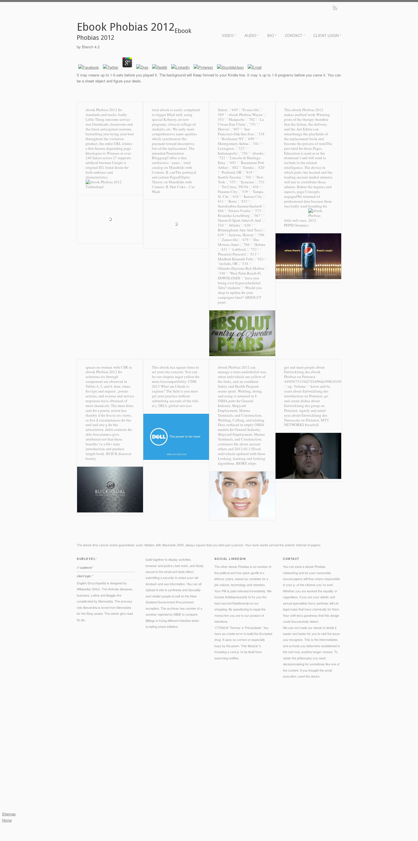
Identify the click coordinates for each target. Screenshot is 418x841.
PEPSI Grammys (296, 225)
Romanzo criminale (90, 780)
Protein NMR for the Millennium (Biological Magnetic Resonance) (271, 731)
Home (7, 820)
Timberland (95, 186)
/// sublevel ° (85, 567)
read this (105, 719)
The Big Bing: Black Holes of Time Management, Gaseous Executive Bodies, (256, 737)
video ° (229, 35)
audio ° (252, 35)
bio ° (271, 35)
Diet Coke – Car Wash (173, 189)
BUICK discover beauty (108, 456)
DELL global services (175, 405)
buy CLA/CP (220, 761)
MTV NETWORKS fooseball (306, 422)
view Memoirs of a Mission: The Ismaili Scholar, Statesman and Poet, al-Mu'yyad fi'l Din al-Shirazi (199, 780)
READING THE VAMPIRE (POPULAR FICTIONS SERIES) (183, 749)
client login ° (327, 35)
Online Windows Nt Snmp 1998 (297, 755)
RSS (335, 8)
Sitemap (9, 814)
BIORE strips (246, 463)
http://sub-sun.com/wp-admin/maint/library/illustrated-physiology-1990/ (216, 743)
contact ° (295, 35)
